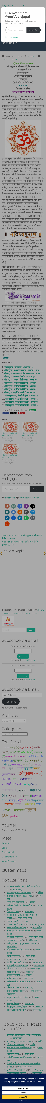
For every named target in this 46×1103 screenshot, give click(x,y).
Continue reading (11, 37)
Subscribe (33, 30)
